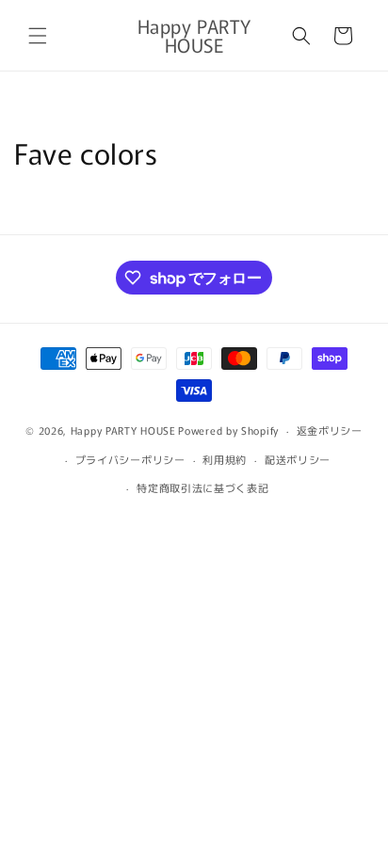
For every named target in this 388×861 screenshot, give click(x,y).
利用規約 (224, 459)
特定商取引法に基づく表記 (202, 487)
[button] (37, 35)
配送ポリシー (298, 459)
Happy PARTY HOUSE (123, 430)
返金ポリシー (330, 430)
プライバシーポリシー (130, 459)
